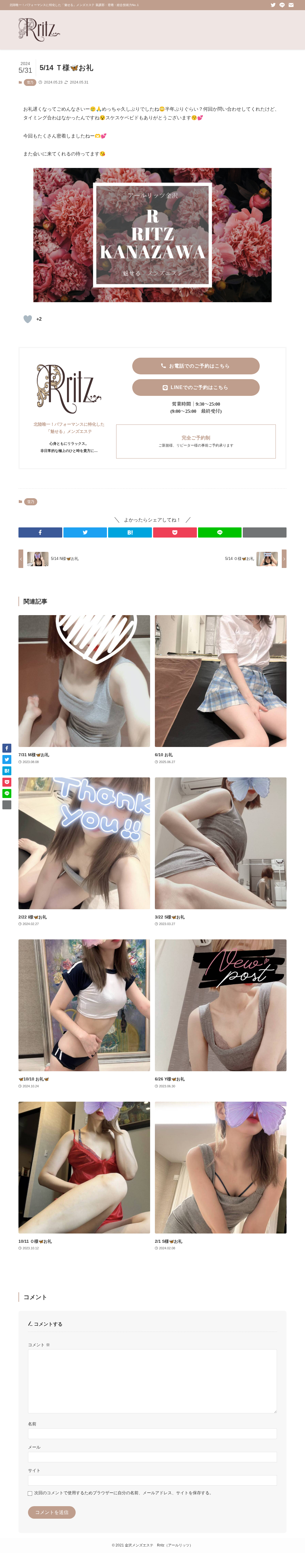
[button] (40, 532)
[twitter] (273, 5)
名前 (32, 1423)
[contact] (291, 5)
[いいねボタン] (27, 319)
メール (34, 1447)
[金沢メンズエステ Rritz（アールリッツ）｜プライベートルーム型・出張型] (39, 30)
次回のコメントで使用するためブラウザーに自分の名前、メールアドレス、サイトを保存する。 (124, 1492)
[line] (282, 5)
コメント (39, 1344)
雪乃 (30, 82)
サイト (34, 1470)
